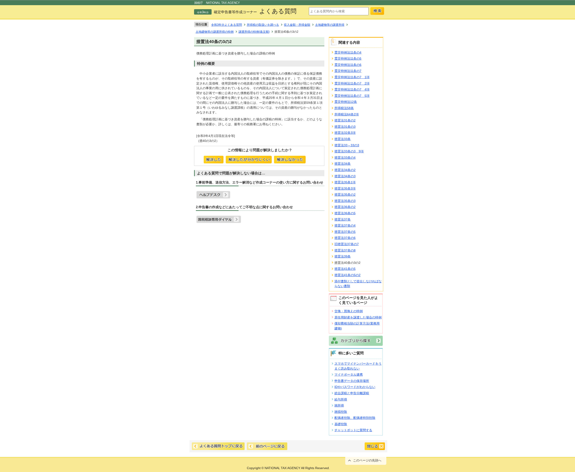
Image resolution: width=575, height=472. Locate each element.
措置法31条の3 (345, 126)
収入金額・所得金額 (297, 24)
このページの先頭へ (367, 460)
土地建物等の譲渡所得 (329, 24)
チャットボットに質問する (353, 430)
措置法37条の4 (345, 225)
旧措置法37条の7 (346, 244)
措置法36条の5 (345, 213)
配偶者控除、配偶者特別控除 (354, 418)
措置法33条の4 (345, 157)
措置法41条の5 (345, 269)
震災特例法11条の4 (347, 52)
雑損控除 (340, 412)
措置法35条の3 (345, 201)
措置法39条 (342, 256)
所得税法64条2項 (346, 114)
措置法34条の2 (345, 170)
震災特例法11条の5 (347, 58)
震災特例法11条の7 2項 (351, 83)
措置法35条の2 (345, 194)
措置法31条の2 (345, 120)
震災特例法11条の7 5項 (351, 95)
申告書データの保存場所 (351, 381)
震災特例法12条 (345, 102)
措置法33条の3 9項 (349, 151)
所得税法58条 (344, 108)
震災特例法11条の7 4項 (351, 89)
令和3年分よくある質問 (226, 24)
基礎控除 (340, 424)
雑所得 (339, 405)
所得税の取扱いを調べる (263, 24)
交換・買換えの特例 (348, 311)
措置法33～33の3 (346, 145)
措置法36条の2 (345, 207)
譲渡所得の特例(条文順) (254, 31)
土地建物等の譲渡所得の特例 (215, 31)
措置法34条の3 (345, 176)
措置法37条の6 (345, 238)
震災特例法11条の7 (347, 71)
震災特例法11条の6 (347, 65)
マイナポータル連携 (348, 374)
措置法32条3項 (345, 132)
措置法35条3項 (345, 188)
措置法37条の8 (345, 250)
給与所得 (340, 399)
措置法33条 (342, 139)
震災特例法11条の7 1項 (351, 77)
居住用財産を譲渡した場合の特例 (358, 317)
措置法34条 (342, 163)
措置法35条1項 (345, 182)
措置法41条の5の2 (347, 275)
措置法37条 (342, 219)
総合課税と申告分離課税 (351, 393)
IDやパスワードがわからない (354, 387)
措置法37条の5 (345, 232)
